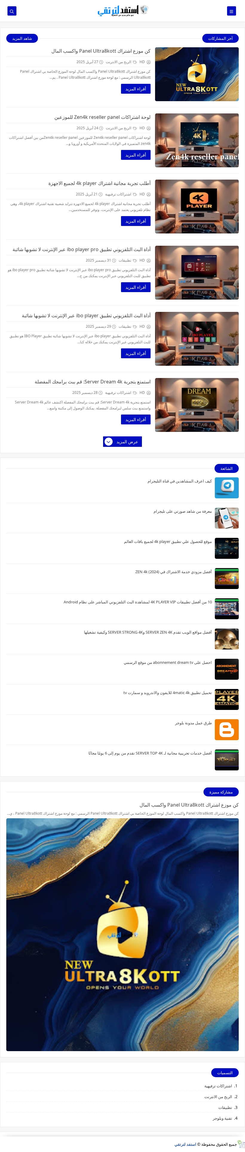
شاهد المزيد (22, 38)
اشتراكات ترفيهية (118, 194)
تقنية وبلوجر (222, 1118)
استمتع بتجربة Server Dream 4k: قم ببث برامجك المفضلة (93, 381)
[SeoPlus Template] (241, 1144)
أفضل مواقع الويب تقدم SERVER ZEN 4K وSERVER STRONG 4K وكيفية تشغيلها (148, 632)
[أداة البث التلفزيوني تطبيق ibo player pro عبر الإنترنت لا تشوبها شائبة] (197, 273)
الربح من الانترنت (119, 61)
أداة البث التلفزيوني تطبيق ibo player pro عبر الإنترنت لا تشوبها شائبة (82, 249)
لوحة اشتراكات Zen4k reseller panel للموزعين (102, 117)
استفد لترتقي (185, 1144)
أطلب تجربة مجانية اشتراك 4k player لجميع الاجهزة (99, 183)
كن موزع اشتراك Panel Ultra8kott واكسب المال (101, 51)
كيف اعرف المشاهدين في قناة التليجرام (180, 481)
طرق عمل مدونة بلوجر (193, 722)
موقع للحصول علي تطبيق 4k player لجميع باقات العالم (168, 541)
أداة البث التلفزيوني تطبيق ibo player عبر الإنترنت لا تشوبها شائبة (86, 315)
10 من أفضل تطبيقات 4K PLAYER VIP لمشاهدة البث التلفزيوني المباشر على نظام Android (138, 602)
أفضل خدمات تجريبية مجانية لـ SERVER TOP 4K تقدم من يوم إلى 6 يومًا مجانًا (150, 753)
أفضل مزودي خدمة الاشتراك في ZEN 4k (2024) (173, 571)
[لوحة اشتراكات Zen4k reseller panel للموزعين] (197, 140)
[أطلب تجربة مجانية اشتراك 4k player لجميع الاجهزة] (197, 206)
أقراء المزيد (135, 89)
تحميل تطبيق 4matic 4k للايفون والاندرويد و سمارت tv (167, 692)
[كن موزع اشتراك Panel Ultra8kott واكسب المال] (197, 74)
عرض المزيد (127, 441)
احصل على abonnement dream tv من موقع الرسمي (168, 662)
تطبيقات (125, 260)
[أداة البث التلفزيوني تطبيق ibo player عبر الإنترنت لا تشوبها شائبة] (197, 339)
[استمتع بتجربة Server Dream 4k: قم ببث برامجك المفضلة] (197, 405)
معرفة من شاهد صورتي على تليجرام (183, 511)
